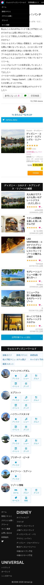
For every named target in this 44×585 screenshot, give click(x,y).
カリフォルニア (23, 517)
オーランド (5, 571)
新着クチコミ (6, 11)
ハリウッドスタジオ (20, 414)
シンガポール (6, 576)
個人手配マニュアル (9, 359)
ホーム (4, 7)
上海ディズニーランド (25, 530)
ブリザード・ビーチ (20, 457)
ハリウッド (5, 567)
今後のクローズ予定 (24, 555)
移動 (26, 500)
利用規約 (4, 537)
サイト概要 (5, 25)
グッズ (26, 386)
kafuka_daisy (11, 120)
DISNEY (24, 512)
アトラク (15, 378)
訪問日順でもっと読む (21, 337)
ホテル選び (21, 359)
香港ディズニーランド (25, 526)
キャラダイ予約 (36, 359)
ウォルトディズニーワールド (16, 2)
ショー (26, 378)
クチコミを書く (7, 16)
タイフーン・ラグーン (21, 471)
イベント (15, 386)
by (22, 114)
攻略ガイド (7, 355)
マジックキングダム (20, 370)
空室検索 (35, 95)
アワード (5, 20)
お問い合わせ (6, 533)
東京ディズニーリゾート (26, 547)
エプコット (16, 392)
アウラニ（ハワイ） (24, 538)
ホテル (16, 493)
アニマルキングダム (20, 435)
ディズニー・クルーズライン (28, 543)
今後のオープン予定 (24, 551)
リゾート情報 (17, 485)
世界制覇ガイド (33, 2)
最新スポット (8, 364)
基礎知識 (34, 355)
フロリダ (20, 522)
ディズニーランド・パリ (26, 534)
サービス (15, 500)
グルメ (36, 378)
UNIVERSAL (12, 562)
